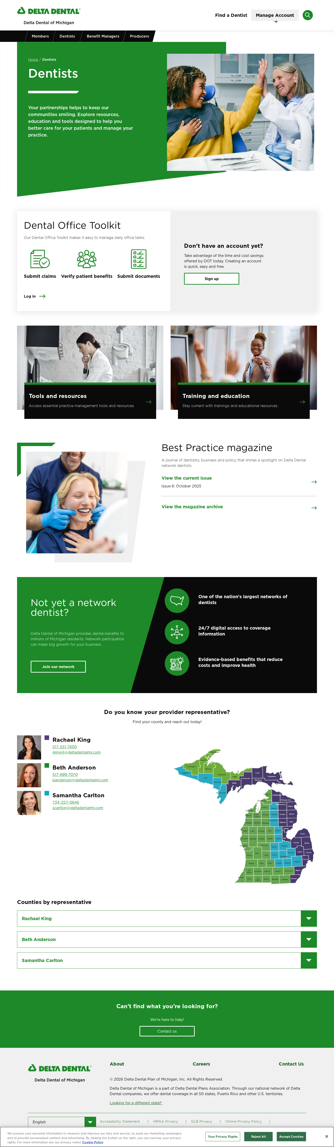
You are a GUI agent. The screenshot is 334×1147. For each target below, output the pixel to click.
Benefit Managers (103, 36)
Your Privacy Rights (223, 1136)
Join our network (58, 666)
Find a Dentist (231, 15)
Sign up (212, 278)
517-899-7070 (65, 774)
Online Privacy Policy (243, 1121)
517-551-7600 (64, 746)
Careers (201, 1064)
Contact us (167, 1031)
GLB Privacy (201, 1121)
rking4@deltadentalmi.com (76, 752)
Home (33, 59)
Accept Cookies (291, 1136)
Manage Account (275, 15)
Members (40, 36)
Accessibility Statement (120, 1121)
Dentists (67, 36)
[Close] (327, 1136)
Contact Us (291, 1064)
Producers (139, 36)
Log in (30, 296)
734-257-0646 (65, 802)
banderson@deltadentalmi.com (80, 779)
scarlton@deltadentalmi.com (77, 807)
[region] (167, 1137)
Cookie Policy (92, 1142)
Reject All (258, 1136)
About (117, 1064)
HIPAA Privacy (165, 1121)
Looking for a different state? (136, 1102)
